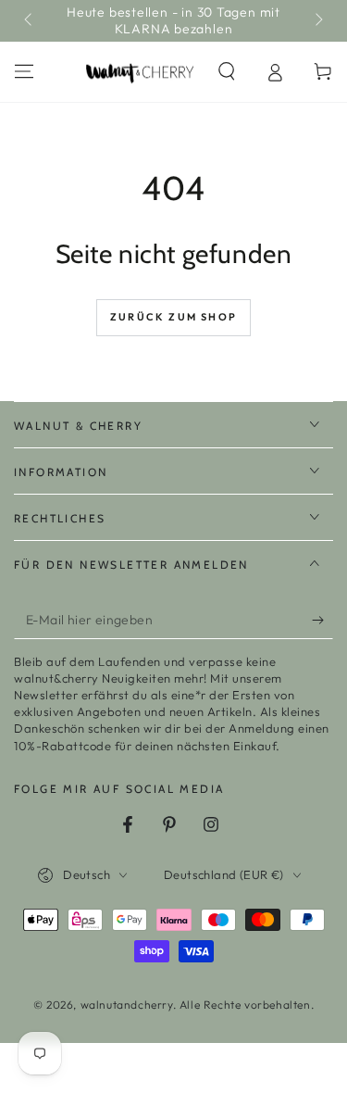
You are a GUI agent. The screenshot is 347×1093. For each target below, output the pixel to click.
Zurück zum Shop (173, 316)
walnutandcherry (127, 1004)
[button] (227, 71)
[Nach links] (29, 21)
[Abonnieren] (322, 620)
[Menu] (24, 71)
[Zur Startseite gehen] (140, 72)
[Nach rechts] (317, 21)
